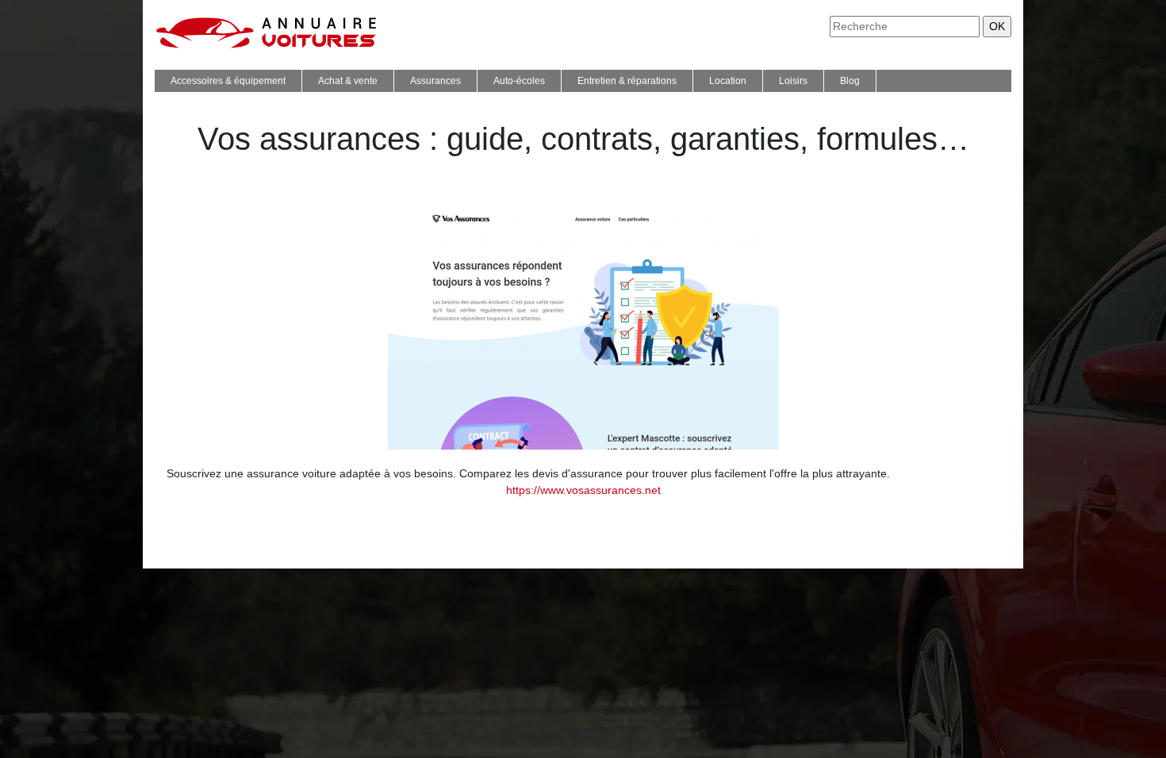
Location (727, 80)
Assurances (435, 80)
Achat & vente (348, 80)
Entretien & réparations (627, 80)
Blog (850, 80)
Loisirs (793, 80)
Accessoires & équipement (228, 80)
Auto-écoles (519, 80)
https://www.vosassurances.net (583, 490)
